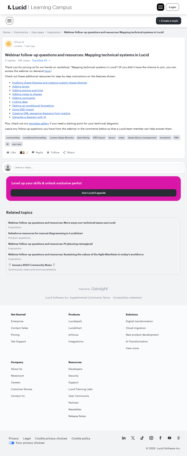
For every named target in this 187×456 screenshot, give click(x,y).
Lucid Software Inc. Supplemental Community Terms (77, 297)
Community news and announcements (32, 269)
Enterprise (17, 321)
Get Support (18, 341)
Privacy (14, 438)
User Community (78, 395)
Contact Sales (19, 327)
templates (165, 137)
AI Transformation (137, 341)
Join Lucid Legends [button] (94, 192)
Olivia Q (19, 42)
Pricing (15, 334)
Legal (27, 438)
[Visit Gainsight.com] (93, 290)
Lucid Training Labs (80, 389)
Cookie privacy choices (51, 438)
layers (112, 137)
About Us (16, 368)
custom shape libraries (62, 137)
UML (176, 137)
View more (132, 348)
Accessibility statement (127, 297)
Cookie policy (81, 438)
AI (7, 144)
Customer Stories (21, 389)
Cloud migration (136, 327)
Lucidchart (75, 327)
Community (21, 32)
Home (6, 32)
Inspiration (54, 32)
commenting (13, 137)
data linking (83, 137)
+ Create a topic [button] (168, 20)
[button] (41, 60)
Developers (75, 368)
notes (121, 137)
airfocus (73, 334)
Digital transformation (139, 321)
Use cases (38, 32)
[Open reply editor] (93, 167)
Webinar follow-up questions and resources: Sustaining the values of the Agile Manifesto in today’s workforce (76, 254)
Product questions (19, 237)
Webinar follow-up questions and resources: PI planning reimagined (50, 243)
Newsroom (17, 375)
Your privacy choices (30, 442)
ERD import (99, 137)
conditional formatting (34, 137)
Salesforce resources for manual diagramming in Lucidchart (45, 233)
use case (16, 144)
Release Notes (77, 416)
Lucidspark (75, 321)
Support (73, 382)
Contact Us (18, 395)
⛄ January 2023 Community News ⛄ (31, 264)
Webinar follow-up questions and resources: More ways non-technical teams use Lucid (61, 222)
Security (73, 375)
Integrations (75, 341)
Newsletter (74, 409)
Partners (73, 402)
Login (172, 7)
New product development (142, 334)
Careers (15, 382)
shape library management (142, 137)
